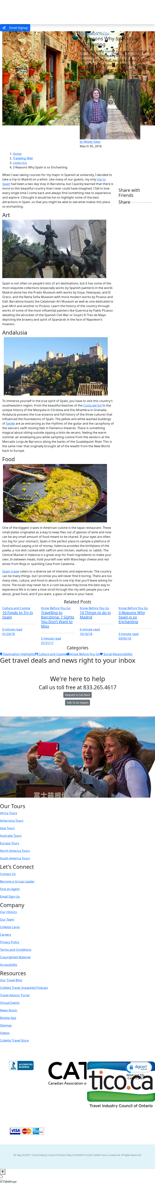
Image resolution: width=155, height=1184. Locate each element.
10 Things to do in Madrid (95, 615)
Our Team (7, 919)
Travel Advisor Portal (14, 995)
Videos (5, 1033)
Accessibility (8, 965)
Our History (8, 912)
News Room (8, 1010)
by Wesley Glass (90, 142)
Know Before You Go (94, 33)
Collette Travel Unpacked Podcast (24, 988)
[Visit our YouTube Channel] (85, 800)
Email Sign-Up (10, 896)
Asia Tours (7, 828)
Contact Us (8, 874)
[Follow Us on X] (73, 800)
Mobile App (8, 1018)
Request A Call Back (77, 695)
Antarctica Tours (11, 821)
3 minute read (129, 634)
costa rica (20, 163)
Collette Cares (10, 927)
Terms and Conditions (15, 950)
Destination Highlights (18, 654)
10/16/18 (86, 634)
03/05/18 (125, 638)
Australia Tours (11, 836)
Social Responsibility (118, 654)
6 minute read (12, 629)
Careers (5, 935)
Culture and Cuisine (16, 608)
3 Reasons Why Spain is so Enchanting (132, 617)
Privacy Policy (9, 942)
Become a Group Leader (17, 881)
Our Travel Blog (11, 980)
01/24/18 (8, 634)
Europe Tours (9, 843)
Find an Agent (10, 889)
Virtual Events (10, 1003)
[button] (138, 1067)
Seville (10, 423)
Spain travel (10, 571)
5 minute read (51, 638)
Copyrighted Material (15, 957)
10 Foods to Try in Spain (17, 615)
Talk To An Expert (77, 702)
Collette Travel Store (14, 1040)
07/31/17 (47, 643)
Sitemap (6, 1025)
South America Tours (15, 858)
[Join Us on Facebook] (65, 800)
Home (17, 154)
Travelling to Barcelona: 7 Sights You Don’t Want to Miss (57, 619)
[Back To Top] (2, 1172)
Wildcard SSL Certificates (135, 1076)
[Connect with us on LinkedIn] (77, 800)
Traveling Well (23, 158)
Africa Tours (8, 813)
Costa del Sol (92, 405)
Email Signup (18, 28)
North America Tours (15, 851)
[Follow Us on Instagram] (69, 800)
